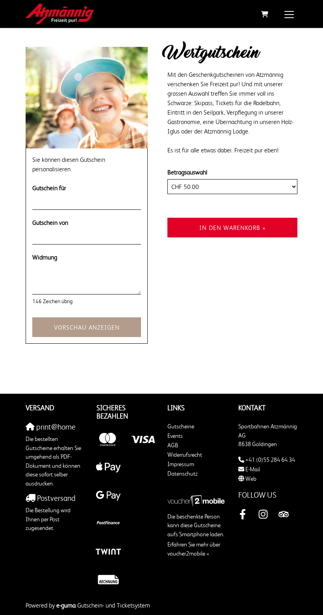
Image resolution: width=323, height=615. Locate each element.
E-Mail (252, 469)
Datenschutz (182, 473)
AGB (172, 445)
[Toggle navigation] (289, 14)
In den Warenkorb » (232, 228)
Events (175, 435)
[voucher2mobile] (196, 500)
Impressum (180, 464)
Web (250, 478)
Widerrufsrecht (184, 454)
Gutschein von (50, 222)
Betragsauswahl (187, 172)
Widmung (44, 257)
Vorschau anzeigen (87, 327)
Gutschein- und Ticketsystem (103, 605)
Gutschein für (49, 188)
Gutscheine (180, 426)
